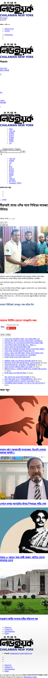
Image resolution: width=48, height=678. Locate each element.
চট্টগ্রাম (4, 200)
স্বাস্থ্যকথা (12, 179)
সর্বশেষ (2, 335)
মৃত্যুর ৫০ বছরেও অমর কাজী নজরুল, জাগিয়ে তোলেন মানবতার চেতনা (23, 353)
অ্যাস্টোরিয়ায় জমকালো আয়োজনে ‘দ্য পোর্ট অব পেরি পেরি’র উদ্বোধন (24, 383)
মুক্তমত (11, 173)
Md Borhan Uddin (30, 677)
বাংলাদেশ (11, 135)
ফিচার (10, 167)
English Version (8, 149)
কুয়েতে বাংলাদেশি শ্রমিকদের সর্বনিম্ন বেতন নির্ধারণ (18, 367)
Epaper (4, 18)
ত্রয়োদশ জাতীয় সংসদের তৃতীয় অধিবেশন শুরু (17, 357)
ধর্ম (9, 165)
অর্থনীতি (11, 141)
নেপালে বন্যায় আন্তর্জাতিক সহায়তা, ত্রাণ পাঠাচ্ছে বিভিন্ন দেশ (22, 339)
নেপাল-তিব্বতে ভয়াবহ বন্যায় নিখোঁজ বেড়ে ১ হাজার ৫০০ (20, 345)
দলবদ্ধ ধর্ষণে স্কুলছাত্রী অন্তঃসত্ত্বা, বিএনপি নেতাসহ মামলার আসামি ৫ (24, 349)
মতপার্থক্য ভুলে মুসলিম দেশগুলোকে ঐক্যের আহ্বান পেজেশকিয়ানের (23, 341)
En (1, 18)
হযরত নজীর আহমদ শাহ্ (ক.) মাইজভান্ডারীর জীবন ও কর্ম (20, 379)
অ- (5, 222)
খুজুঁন (23, 151)
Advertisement (9, 631)
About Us (7, 627)
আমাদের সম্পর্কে (9, 29)
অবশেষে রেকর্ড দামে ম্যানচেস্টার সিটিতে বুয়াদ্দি (17, 347)
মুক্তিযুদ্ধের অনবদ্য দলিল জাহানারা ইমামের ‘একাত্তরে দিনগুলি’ (22, 363)
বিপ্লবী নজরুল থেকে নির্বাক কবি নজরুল (15, 373)
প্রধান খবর (12, 131)
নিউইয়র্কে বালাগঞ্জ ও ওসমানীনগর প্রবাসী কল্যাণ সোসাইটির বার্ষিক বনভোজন (25, 369)
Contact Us (8, 629)
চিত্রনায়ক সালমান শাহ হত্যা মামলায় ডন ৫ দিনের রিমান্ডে (20, 355)
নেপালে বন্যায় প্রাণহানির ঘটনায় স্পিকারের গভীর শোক (19, 351)
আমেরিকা (11, 133)
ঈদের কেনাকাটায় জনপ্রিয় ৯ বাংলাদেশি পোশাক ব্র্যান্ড (19, 381)
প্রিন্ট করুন (5, 225)
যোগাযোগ (7, 31)
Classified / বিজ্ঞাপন (15, 183)
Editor (6, 633)
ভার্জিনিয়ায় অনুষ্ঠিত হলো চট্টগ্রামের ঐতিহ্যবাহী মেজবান (19, 361)
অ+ (2, 222)
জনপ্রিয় (8, 335)
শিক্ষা (10, 177)
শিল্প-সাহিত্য (12, 181)
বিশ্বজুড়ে (11, 137)
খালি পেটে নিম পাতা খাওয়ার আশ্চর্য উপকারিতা (16, 377)
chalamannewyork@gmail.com (21, 653)
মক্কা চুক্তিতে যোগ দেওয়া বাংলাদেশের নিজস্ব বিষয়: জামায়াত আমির (23, 343)
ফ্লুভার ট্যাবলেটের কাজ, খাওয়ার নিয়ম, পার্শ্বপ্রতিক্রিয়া (19, 365)
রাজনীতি (11, 139)
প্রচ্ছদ (11, 129)
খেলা (10, 143)
